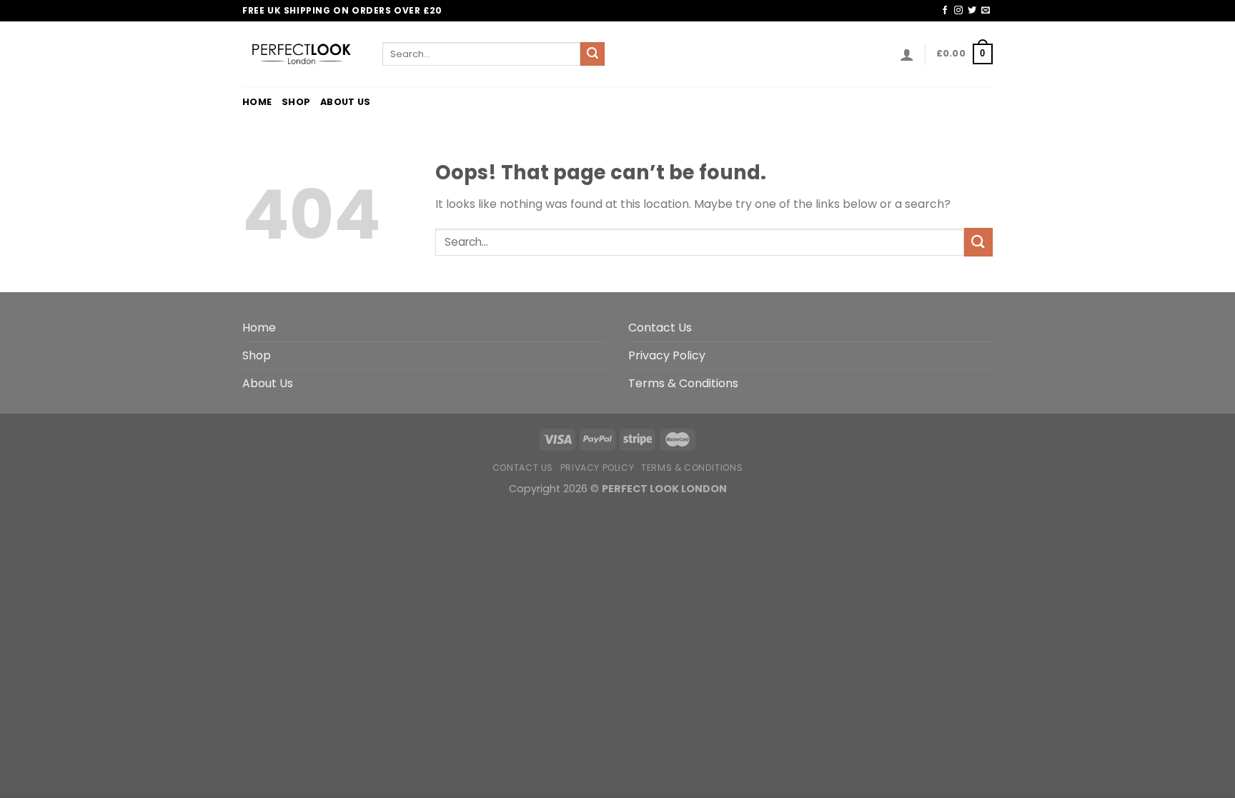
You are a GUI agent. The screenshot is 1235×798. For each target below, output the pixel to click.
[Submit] (592, 54)
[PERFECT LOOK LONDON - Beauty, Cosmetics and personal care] (301, 53)
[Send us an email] (985, 11)
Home (257, 102)
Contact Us (660, 327)
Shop (296, 102)
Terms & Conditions (683, 383)
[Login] (907, 54)
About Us (345, 102)
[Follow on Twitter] (972, 11)
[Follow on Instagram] (958, 11)
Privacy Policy (666, 355)
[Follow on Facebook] (945, 11)
